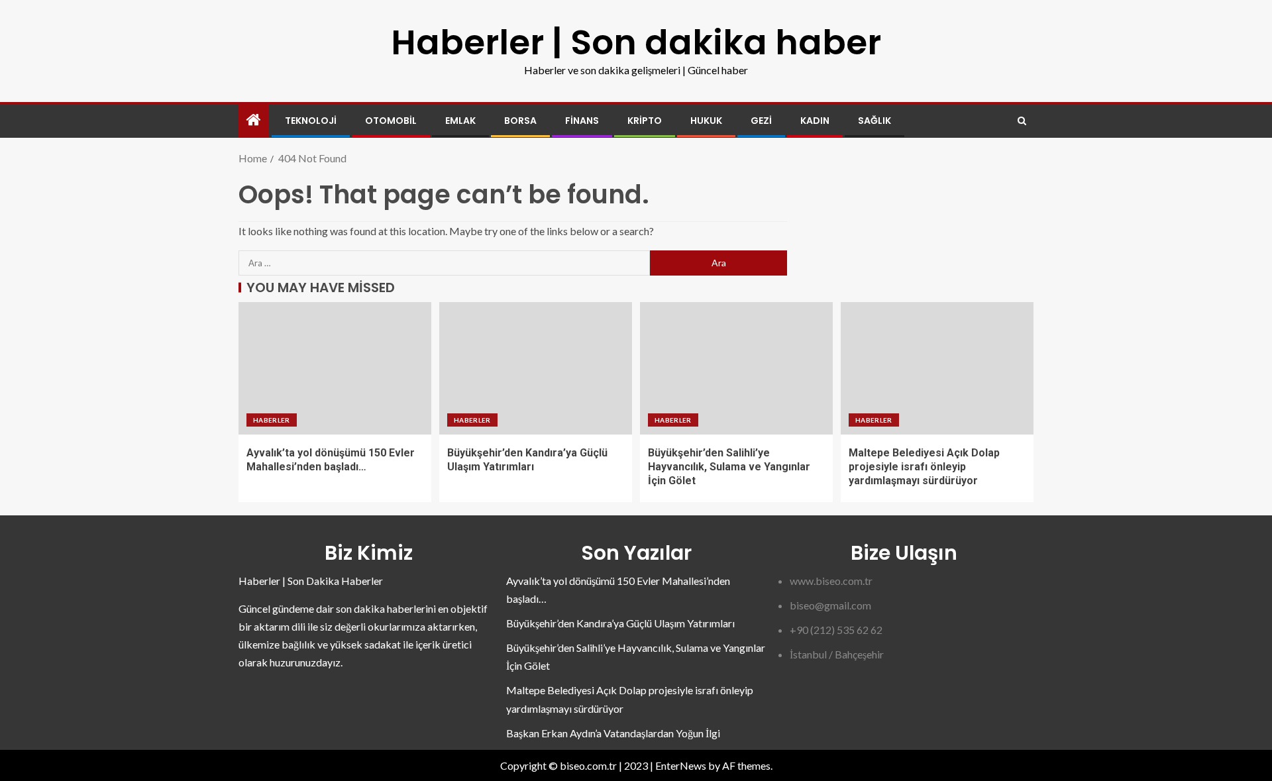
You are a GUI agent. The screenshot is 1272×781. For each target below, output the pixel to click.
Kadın (814, 120)
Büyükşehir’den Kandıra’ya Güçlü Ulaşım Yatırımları (620, 623)
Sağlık (874, 120)
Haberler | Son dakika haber (636, 42)
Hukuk (706, 120)
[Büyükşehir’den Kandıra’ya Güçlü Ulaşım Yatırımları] (535, 368)
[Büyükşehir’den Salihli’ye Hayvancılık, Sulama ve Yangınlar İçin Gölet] (736, 368)
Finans (582, 120)
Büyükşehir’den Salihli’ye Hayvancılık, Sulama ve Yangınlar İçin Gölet (729, 467)
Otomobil (391, 120)
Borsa (520, 120)
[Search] (1022, 121)
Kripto (644, 120)
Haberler (271, 420)
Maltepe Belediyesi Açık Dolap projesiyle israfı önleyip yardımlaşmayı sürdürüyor (924, 467)
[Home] (253, 120)
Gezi (761, 120)
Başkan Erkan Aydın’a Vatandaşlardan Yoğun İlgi (613, 733)
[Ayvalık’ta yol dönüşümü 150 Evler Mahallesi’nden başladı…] (334, 368)
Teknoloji (311, 120)
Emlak (460, 120)
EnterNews (680, 765)
